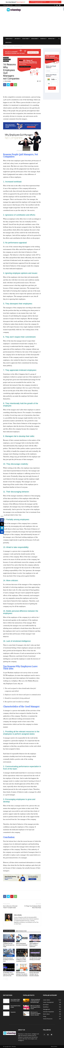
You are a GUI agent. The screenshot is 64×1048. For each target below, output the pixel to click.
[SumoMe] (2, 532)
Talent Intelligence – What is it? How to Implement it (34, 945)
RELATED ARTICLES (9, 931)
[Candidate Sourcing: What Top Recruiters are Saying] (9, 938)
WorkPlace (43, 38)
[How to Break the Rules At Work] (6, 1007)
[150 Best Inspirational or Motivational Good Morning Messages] (26, 1001)
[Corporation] (6, 1013)
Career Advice (8, 38)
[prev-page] (4, 979)
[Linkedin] (57, 5)
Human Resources (7, 59)
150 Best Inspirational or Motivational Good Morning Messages (35, 1001)
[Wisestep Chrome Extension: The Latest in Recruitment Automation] (22, 967)
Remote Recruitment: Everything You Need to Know (8, 959)
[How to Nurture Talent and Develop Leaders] (6, 1001)
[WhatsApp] (15, 84)
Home (4, 46)
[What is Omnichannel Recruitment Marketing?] (22, 938)
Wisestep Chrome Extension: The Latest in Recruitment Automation (21, 974)
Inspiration (51, 38)
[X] (2, 524)
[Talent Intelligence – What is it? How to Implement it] (35, 938)
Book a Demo (18, 5)
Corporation (13, 1012)
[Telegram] (60, 5)
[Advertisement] (42, 9)
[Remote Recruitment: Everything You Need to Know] (9, 953)
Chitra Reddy (8, 81)
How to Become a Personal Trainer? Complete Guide (10, 906)
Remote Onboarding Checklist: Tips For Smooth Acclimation (34, 974)
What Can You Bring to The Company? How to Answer (35, 1007)
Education (8, 42)
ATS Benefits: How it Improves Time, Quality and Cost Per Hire (8, 974)
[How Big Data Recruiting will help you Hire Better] (35, 953)
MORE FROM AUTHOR (21, 931)
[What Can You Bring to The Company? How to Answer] (26, 1007)
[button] (59, 38)
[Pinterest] (11, 84)
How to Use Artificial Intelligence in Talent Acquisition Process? (21, 959)
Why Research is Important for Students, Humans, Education (36, 1014)
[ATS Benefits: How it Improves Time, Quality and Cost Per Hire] (9, 967)
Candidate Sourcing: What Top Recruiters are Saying (8, 945)
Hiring (5, 941)
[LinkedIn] (2, 528)
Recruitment (25, 38)
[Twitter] (8, 84)
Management (34, 38)
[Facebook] (54, 5)
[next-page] (7, 979)
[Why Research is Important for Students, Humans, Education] (26, 1013)
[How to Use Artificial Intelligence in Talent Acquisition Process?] (22, 953)
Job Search (17, 38)
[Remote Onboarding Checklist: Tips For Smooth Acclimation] (35, 967)
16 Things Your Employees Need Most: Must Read (32, 906)
